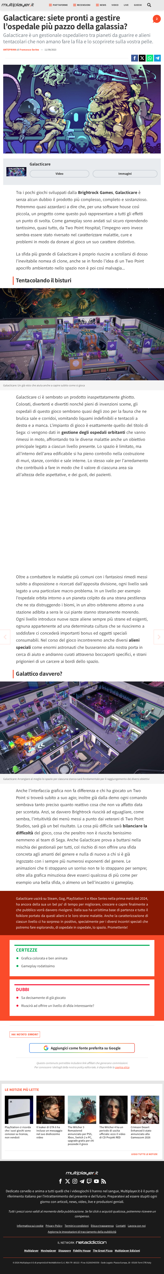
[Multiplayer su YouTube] (96, 1181)
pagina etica (122, 1067)
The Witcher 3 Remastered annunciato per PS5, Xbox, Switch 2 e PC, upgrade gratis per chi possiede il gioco (81, 1135)
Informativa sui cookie (30, 1226)
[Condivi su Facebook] (134, 58)
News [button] (103, 4)
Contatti (121, 1226)
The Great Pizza (103, 1250)
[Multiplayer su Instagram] (74, 1181)
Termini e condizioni (77, 1226)
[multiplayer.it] (82, 1173)
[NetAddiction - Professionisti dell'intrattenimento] (91, 1242)
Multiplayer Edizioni (127, 1250)
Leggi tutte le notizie (144, 1154)
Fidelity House (82, 1250)
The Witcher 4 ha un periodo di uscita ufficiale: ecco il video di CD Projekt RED (112, 1132)
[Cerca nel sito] (149, 5)
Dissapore (64, 1250)
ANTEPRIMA (9, 49)
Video (115, 4)
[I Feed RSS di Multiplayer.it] (103, 1181)
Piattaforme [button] (60, 4)
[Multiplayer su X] (67, 1181)
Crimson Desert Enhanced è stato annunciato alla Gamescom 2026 (141, 1132)
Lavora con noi (137, 1226)
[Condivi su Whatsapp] (149, 58)
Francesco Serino (30, 49)
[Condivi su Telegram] (157, 58)
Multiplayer (31, 1250)
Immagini (125, 174)
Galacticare (40, 164)
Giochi (138, 4)
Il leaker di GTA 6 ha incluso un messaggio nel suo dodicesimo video (49, 1132)
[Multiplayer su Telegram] (82, 1181)
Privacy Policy (54, 1226)
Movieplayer (48, 1250)
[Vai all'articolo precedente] (159, 637)
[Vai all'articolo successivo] (5, 637)
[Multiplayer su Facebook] (60, 1181)
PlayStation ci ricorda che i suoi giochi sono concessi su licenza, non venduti (18, 1132)
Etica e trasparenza (102, 1226)
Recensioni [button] (83, 4)
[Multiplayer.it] (18, 5)
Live (126, 4)
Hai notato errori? (24, 1034)
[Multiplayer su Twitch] (89, 1181)
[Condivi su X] (142, 58)
